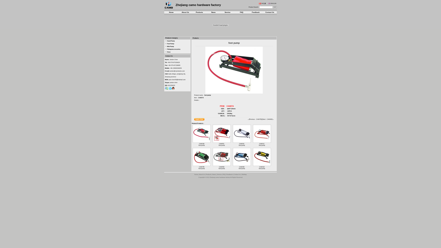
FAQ (241, 12)
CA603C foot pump (242, 144)
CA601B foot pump (202, 144)
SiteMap (244, 174)
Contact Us (269, 12)
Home (171, 12)
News (213, 12)
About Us (185, 12)
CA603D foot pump (242, 167)
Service (227, 12)
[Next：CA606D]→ (268, 119)
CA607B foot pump (202, 167)
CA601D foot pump (262, 167)
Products (199, 12)
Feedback (256, 12)
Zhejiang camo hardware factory (220, 177)
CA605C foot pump (222, 144)
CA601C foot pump (262, 144)
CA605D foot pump (222, 167)
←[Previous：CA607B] (255, 119)
